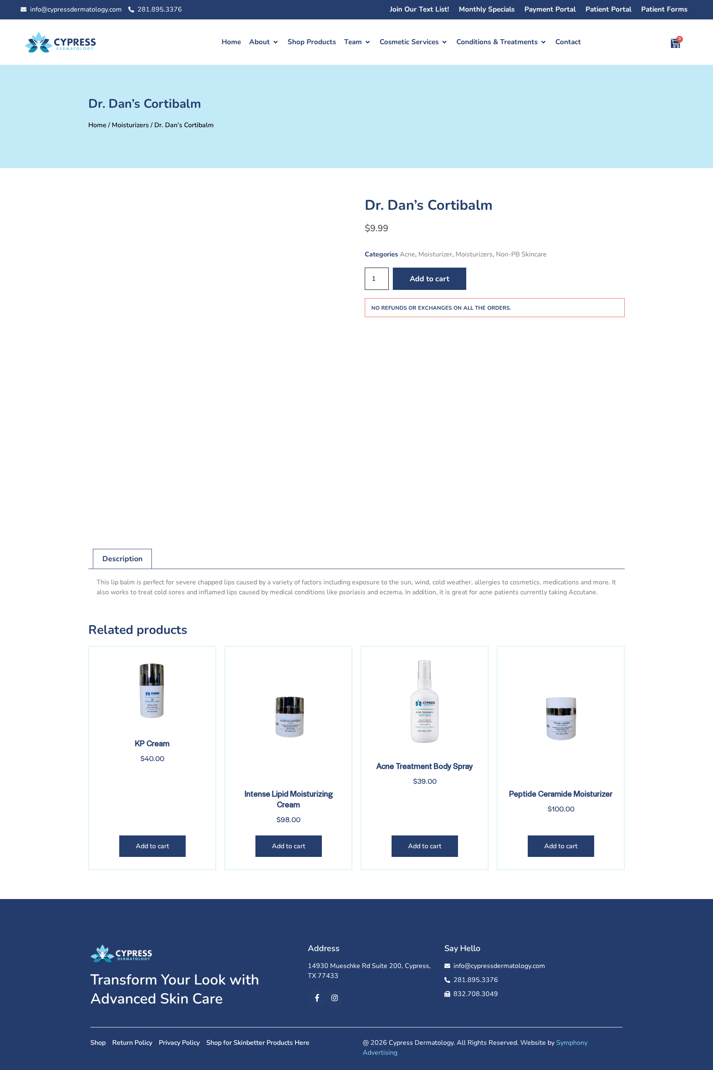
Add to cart (429, 279)
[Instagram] (335, 998)
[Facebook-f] (317, 998)
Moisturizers (130, 125)
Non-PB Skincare (521, 254)
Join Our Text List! (419, 9)
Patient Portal (608, 9)
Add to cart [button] (152, 846)
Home (97, 125)
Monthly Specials (487, 9)
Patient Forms (664, 9)
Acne (407, 254)
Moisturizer (435, 254)
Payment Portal (550, 9)
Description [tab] (122, 559)
